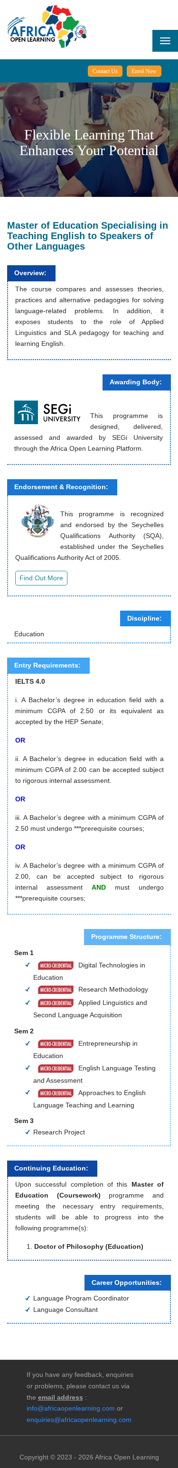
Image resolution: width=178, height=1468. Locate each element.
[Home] (47, 26)
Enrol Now (144, 71)
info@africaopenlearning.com (71, 1408)
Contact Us (105, 71)
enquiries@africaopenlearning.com (79, 1419)
